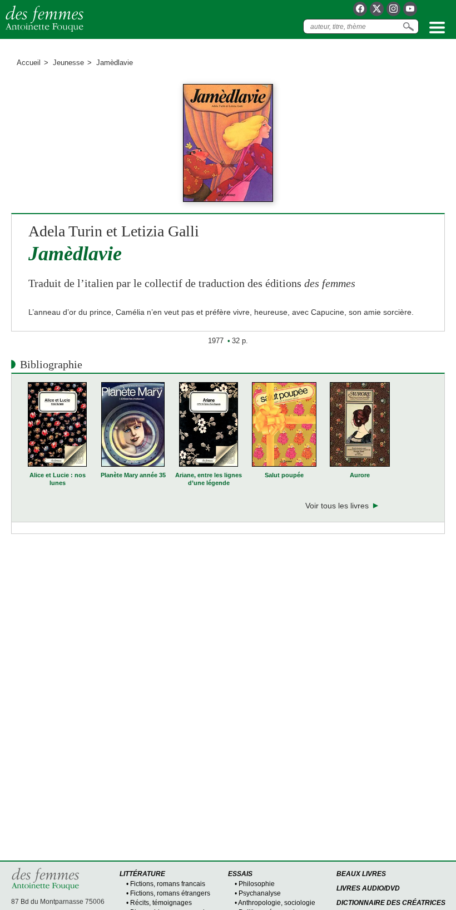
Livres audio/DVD (368, 888)
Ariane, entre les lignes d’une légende (208, 479)
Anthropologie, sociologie (276, 903)
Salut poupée (284, 475)
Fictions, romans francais (167, 884)
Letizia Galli (160, 231)
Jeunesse (68, 62)
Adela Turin (65, 231)
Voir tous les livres (337, 505)
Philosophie (257, 884)
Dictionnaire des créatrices (390, 903)
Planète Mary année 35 (133, 475)
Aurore (360, 475)
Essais (240, 874)
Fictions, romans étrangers (170, 893)
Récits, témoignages (161, 903)
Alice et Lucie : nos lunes (57, 479)
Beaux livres (361, 874)
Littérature (142, 874)
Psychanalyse (260, 893)
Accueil (29, 62)
